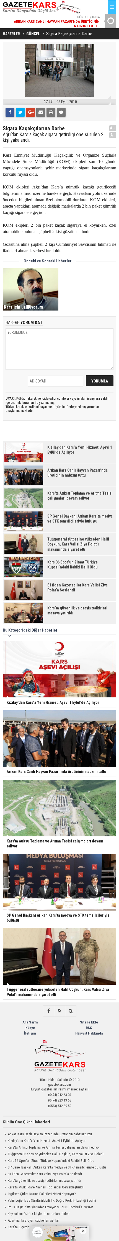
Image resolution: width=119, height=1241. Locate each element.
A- (112, 135)
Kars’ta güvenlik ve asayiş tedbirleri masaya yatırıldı (44, 1180)
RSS (89, 1028)
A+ (113, 128)
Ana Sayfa (30, 1022)
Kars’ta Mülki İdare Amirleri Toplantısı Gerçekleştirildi (46, 1187)
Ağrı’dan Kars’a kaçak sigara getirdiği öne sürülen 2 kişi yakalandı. (53, 137)
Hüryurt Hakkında (89, 1033)
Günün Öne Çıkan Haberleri (26, 1122)
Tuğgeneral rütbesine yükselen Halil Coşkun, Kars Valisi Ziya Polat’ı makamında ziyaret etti (53, 1154)
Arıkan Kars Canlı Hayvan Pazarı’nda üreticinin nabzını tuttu (50, 1134)
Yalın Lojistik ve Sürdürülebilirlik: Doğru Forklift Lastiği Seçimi (52, 1200)
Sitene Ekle (89, 1022)
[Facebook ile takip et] (48, 1011)
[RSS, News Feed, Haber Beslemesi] (59, 1011)
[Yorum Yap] (61, 112)
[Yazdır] (50, 112)
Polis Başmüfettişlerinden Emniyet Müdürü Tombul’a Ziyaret (50, 1207)
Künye (30, 1028)
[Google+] (30, 112)
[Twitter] (20, 112)
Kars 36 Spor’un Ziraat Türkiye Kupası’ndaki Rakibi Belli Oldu (51, 1161)
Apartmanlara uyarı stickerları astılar (33, 1220)
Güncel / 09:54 (57, 21)
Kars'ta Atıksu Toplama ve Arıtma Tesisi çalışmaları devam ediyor (54, 1147)
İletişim (30, 1033)
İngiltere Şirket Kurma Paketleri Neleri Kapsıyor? (42, 1194)
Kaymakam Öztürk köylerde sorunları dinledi (39, 1214)
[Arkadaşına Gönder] (40, 112)
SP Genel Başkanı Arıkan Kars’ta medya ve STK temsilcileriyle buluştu (57, 1167)
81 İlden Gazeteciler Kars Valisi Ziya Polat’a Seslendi (45, 1174)
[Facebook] (10, 112)
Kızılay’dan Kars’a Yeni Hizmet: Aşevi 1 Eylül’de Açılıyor (47, 1141)
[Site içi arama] (70, 1011)
